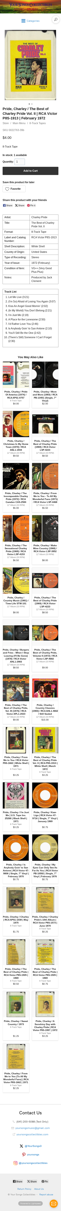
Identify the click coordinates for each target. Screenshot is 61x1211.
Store (6, 123)
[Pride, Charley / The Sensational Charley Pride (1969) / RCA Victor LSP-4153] (16, 528)
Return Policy (24, 1189)
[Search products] (56, 19)
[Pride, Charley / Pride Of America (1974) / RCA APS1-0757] (16, 375)
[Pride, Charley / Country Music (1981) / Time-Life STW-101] (16, 580)
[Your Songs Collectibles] (30, 7)
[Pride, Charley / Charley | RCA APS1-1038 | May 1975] (16, 900)
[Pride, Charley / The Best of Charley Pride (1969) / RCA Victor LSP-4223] (45, 424)
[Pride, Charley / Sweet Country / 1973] (16, 1004)
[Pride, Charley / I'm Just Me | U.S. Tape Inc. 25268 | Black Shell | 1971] (16, 795)
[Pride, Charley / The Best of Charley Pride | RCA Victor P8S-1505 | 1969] (16, 952)
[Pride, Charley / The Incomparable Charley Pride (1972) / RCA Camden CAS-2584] (16, 476)
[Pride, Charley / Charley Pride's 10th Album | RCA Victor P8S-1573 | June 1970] (45, 900)
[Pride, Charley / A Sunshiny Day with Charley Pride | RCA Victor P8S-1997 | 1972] (45, 1004)
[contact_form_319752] (54, 1204)
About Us (39, 1189)
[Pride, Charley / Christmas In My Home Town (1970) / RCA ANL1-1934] (16, 424)
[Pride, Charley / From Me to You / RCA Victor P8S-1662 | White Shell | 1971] (16, 740)
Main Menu (19, 123)
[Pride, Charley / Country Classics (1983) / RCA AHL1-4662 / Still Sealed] (45, 688)
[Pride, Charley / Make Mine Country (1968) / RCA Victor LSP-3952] (45, 528)
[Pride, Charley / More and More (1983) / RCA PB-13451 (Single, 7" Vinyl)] (45, 375)
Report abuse (46, 1194)
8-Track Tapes (37, 123)
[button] (14, 189)
